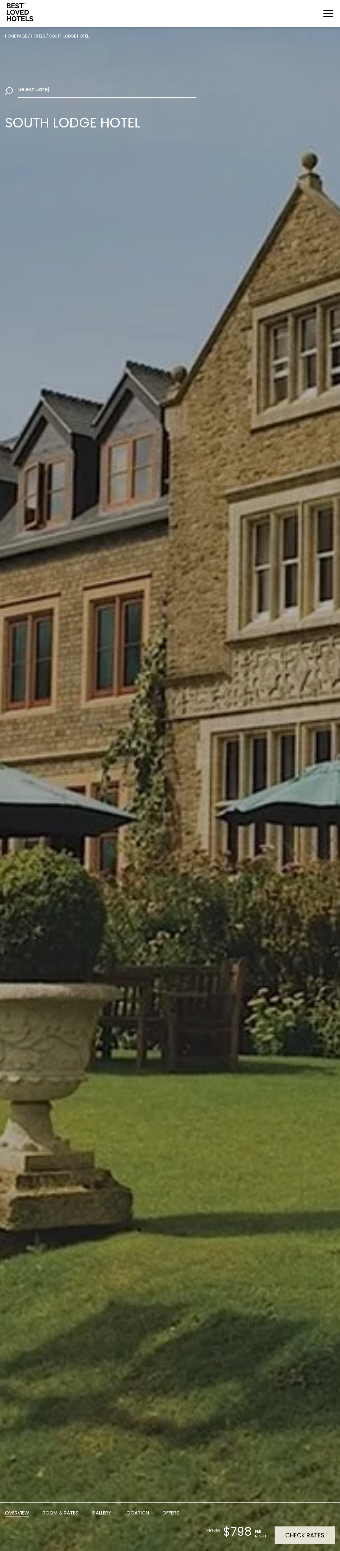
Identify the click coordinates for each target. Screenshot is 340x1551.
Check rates (304, 1535)
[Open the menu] (328, 13)
